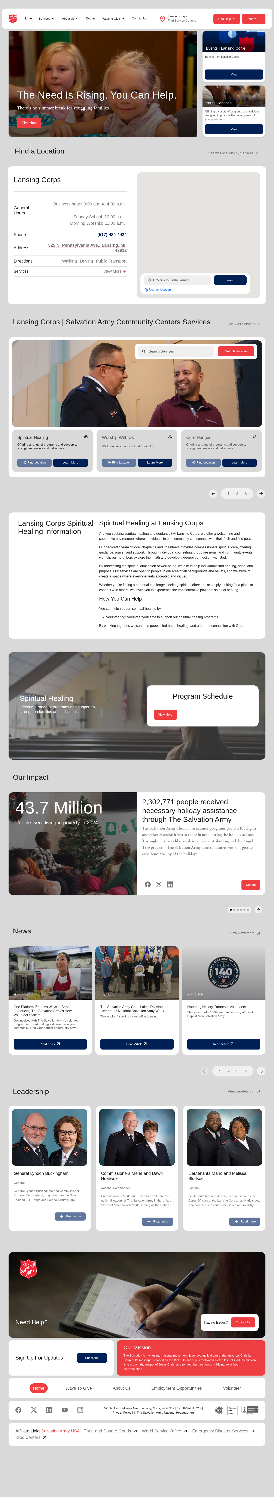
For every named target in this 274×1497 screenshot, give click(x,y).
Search (230, 280)
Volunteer (232, 1388)
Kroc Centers (31, 1437)
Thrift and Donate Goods (111, 1431)
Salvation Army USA (60, 1431)
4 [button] (246, 1071)
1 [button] (229, 493)
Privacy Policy (122, 1412)
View (234, 74)
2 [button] (237, 493)
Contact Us (139, 18)
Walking (69, 261)
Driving (86, 261)
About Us (121, 1388)
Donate (251, 19)
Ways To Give (79, 1388)
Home (28, 18)
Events (90, 18)
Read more (70, 1216)
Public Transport (111, 261)
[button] (213, 493)
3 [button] (246, 493)
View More (165, 714)
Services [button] (44, 18)
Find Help (224, 19)
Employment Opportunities (176, 1388)
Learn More (70, 462)
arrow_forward (261, 1071)
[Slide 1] (231, 909)
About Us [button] (68, 18)
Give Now (29, 123)
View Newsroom (245, 933)
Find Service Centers (182, 20)
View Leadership (244, 1091)
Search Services (236, 351)
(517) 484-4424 (112, 234)
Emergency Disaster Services (223, 1431)
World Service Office (165, 1431)
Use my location (157, 289)
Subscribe (92, 1358)
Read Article (50, 1044)
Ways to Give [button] (111, 18)
